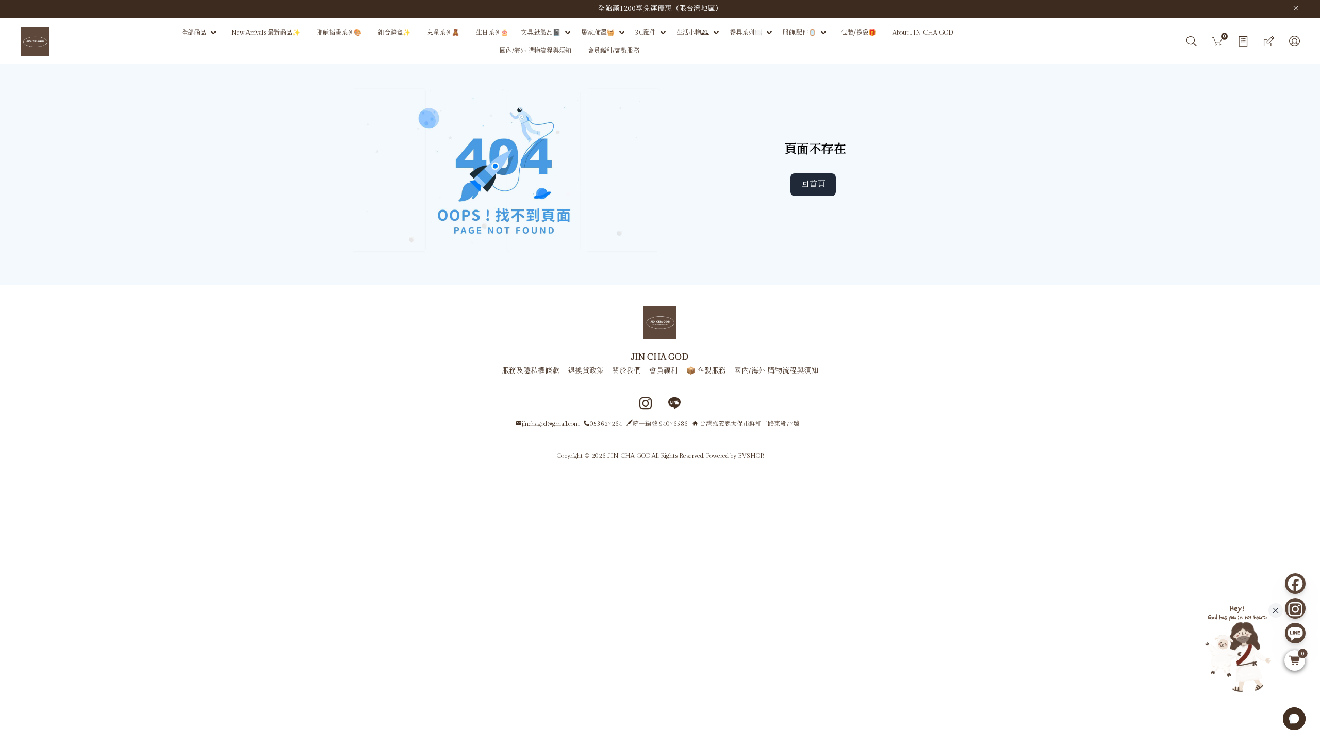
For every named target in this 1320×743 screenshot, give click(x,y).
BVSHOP (750, 455)
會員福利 (663, 371)
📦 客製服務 (706, 371)
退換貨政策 (586, 371)
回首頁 (813, 184)
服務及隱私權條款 (530, 371)
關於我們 (626, 371)
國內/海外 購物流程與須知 (776, 371)
